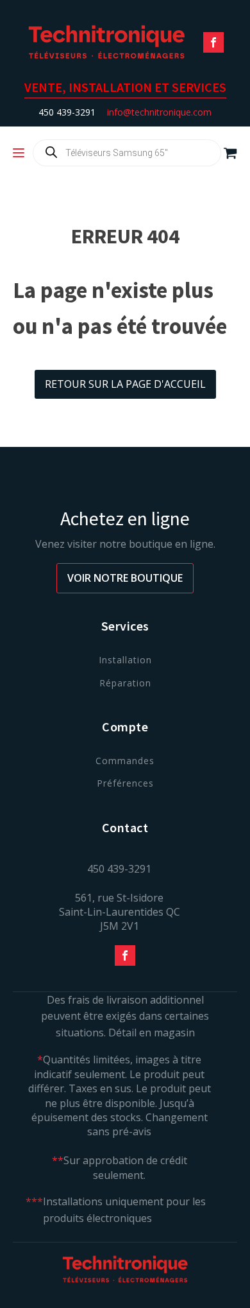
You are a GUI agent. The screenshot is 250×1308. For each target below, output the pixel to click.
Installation (125, 660)
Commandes (125, 760)
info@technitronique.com (159, 112)
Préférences (125, 783)
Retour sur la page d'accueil (125, 384)
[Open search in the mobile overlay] (127, 152)
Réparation (125, 683)
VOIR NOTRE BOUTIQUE (125, 578)
